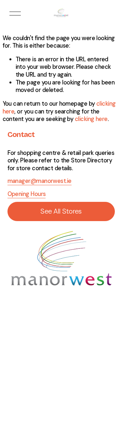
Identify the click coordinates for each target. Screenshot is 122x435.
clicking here (91, 119)
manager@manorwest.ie (39, 181)
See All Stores (60, 211)
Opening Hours (26, 194)
